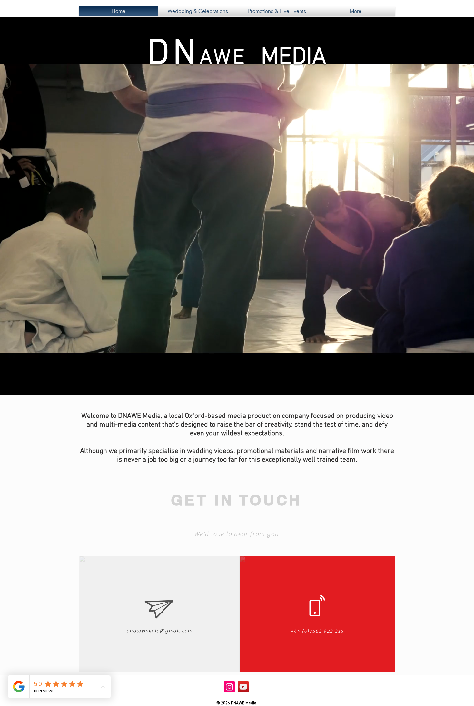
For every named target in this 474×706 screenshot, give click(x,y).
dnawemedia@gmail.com (159, 631)
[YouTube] (243, 686)
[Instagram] (229, 686)
